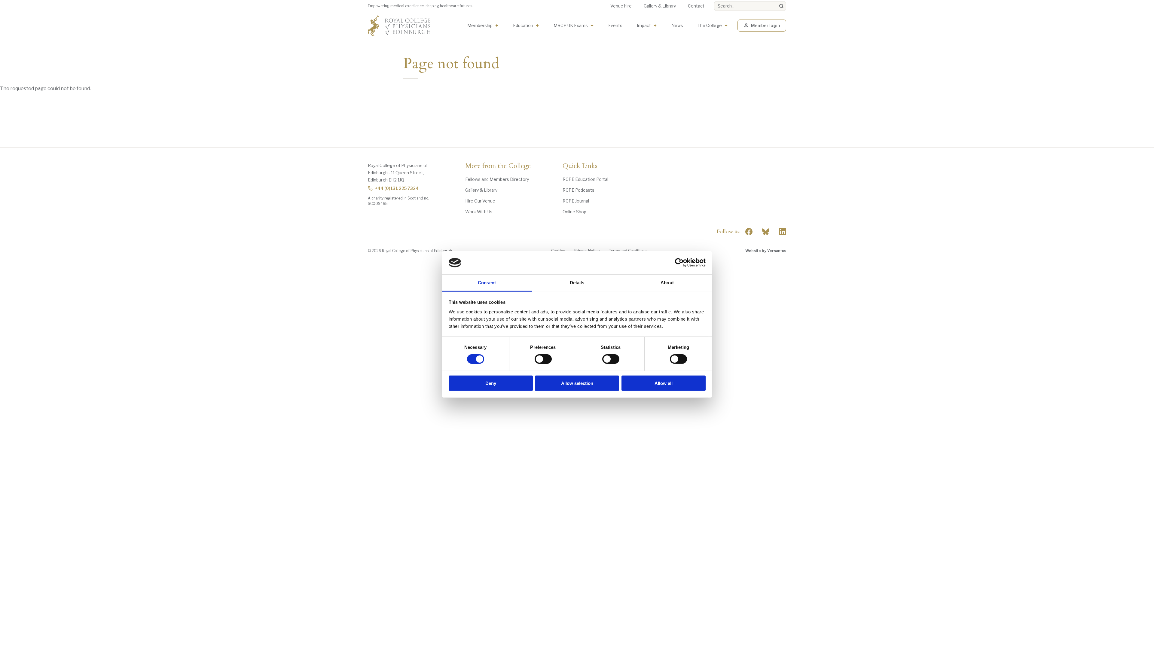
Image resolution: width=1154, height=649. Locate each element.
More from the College (498, 166)
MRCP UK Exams (571, 25)
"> (765, 231)
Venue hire (621, 5)
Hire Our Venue (480, 200)
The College (710, 25)
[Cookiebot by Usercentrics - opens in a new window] (679, 262)
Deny (490, 382)
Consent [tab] (487, 282)
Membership (480, 25)
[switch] (543, 359)
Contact (696, 5)
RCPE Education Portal (585, 179)
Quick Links (580, 166)
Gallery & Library (660, 5)
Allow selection (577, 382)
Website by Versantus (765, 250)
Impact (644, 25)
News (677, 25)
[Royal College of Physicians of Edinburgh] (399, 25)
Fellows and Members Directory (497, 179)
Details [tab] (577, 282)
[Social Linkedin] (782, 231)
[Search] (781, 6)
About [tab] (667, 282)
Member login (765, 25)
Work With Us (479, 211)
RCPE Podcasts (578, 190)
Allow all (664, 382)
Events (615, 25)
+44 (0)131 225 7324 (397, 188)
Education (523, 25)
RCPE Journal (576, 200)
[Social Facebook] (749, 231)
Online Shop (574, 211)
